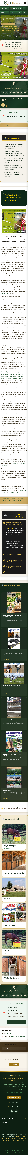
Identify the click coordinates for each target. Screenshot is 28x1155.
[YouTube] (16, 1111)
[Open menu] (25, 3)
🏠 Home (4, 8)
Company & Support (8, 1127)
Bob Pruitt (10, 1033)
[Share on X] (10, 92)
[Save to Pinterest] (6, 92)
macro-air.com (15, 492)
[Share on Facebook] (2, 92)
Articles (6, 18)
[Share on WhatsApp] (14, 92)
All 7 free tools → (22, 803)
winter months (5, 293)
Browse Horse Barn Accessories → (15, 119)
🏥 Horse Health (16, 12)
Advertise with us (9, 34)
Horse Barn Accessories (14, 18)
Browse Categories (8, 1118)
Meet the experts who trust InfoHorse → (14, 1144)
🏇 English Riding (16, 8)
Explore (4, 1122)
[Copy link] (25, 92)
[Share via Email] (21, 92)
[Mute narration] (25, 106)
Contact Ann (14, 1064)
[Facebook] (12, 1111)
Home (2, 18)
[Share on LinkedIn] (17, 92)
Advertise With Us (14, 1097)
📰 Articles (4, 12)
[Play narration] (3, 105)
